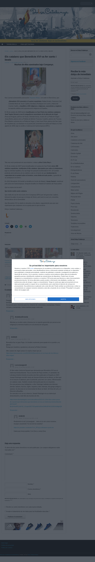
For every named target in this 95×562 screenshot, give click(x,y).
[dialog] (47, 281)
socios (32, 268)
